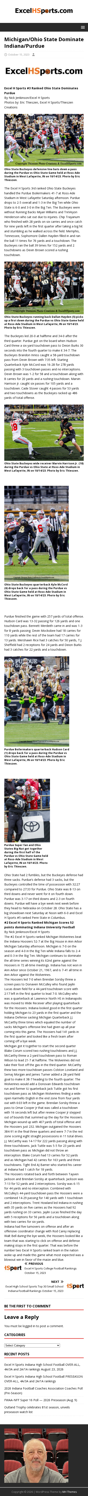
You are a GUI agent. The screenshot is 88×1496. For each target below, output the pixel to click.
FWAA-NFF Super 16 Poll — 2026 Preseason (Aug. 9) (40, 1400)
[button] (82, 27)
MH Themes (69, 1492)
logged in (29, 1326)
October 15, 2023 (18, 54)
